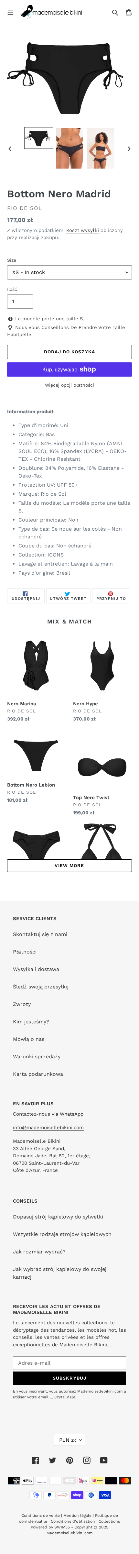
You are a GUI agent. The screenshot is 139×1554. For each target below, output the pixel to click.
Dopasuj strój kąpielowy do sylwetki (58, 1217)
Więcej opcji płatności (69, 385)
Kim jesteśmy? (31, 1022)
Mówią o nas (28, 1039)
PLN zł (67, 1440)
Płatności (25, 952)
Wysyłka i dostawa (36, 969)
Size (11, 260)
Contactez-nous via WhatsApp (48, 1114)
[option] (38, 137)
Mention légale (77, 1515)
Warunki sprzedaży (36, 1056)
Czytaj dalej (65, 1397)
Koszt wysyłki (82, 230)
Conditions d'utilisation (73, 1521)
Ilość (12, 289)
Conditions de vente (41, 1515)
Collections (109, 1521)
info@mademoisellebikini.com (48, 1127)
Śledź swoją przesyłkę (41, 987)
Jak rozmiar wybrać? (39, 1252)
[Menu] (10, 12)
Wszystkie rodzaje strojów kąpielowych (62, 1234)
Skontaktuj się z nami (40, 934)
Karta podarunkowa (38, 1074)
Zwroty (22, 1004)
